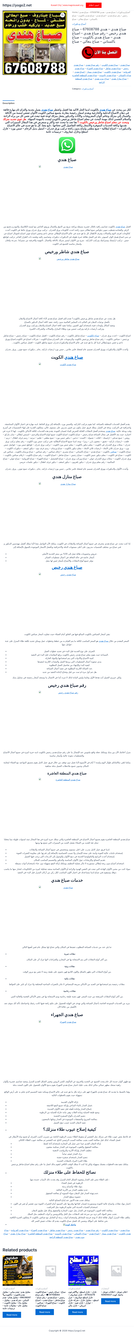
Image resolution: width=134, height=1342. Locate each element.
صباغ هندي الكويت (110, 65)
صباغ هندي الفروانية (20, 1230)
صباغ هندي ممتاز (94, 72)
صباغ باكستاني (124, 75)
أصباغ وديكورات (123, 12)
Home (75, 12)
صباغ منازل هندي (119, 78)
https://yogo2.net (17, 5)
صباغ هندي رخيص (67, 567)
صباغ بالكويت (93, 335)
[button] (94, 5)
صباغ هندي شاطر (113, 68)
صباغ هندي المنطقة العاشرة (84, 75)
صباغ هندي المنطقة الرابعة (61, 1237)
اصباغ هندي (79, 72)
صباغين (113, 451)
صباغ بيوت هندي (102, 78)
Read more (12, 1314)
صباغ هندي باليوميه (107, 75)
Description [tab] (9, 103)
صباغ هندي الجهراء (95, 68)
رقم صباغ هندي (92, 65)
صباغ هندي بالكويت (112, 72)
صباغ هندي (125, 65)
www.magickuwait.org (73, 5)
